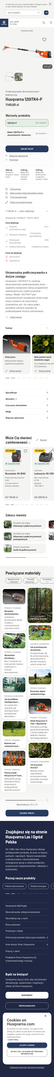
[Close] (45, 1016)
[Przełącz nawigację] (50, 23)
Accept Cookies (27, 1045)
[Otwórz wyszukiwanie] (44, 23)
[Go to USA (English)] (46, 12)
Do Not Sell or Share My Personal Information (27, 1052)
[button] (44, 40)
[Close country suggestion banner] (50, 4)
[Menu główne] (4, 23)
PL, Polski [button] (13, 24)
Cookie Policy (13, 1040)
